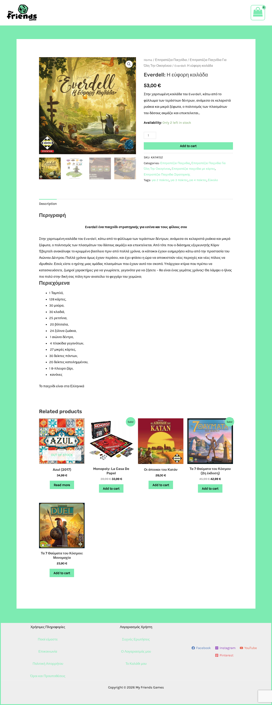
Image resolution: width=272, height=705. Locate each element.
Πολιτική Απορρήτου (48, 664)
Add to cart (188, 146)
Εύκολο (213, 180)
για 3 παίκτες (179, 180)
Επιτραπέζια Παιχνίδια (171, 60)
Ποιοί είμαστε (48, 639)
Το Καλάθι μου (136, 664)
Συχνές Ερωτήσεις (136, 639)
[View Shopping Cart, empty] (258, 12)
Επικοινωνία (47, 651)
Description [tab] (48, 204)
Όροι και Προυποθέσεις (47, 676)
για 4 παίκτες (197, 180)
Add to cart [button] (111, 488)
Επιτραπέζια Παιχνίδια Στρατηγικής (167, 174)
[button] (129, 64)
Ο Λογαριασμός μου (136, 651)
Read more (62, 485)
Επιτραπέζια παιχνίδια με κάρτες (193, 169)
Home (148, 60)
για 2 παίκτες (160, 180)
